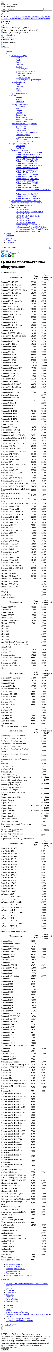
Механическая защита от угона (19, 1275)
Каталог (9, 51)
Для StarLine (21, 128)
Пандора (9, 1305)
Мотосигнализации (19, 93)
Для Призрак (21, 130)
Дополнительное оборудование (24, 124)
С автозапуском (22, 69)
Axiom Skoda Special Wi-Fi (27, 168)
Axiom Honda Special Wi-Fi (27, 194)
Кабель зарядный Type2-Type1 (28, 231)
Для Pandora (21, 126)
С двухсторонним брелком (17, 1312)
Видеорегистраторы (19, 150)
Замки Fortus (21, 115)
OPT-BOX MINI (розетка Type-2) (29, 212)
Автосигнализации (19, 56)
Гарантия (10, 236)
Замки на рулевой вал (25, 119)
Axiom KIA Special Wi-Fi (26, 172)
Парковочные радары (20, 143)
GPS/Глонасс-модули (24, 141)
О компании (11, 240)
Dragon (19, 110)
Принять (5, 1350)
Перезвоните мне (8, 42)
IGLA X (19, 67)
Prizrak (8, 1310)
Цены (8, 234)
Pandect (19, 60)
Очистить (5, 23)
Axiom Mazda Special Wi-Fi (27, 163)
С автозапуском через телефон (28, 80)
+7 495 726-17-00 (10, 37)
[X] (9, 255)
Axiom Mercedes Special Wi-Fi (28, 154)
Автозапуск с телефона (15, 1269)
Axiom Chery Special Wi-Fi (27, 181)
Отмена (4, 25)
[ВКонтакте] (2, 255)
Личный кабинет (13, 1299)
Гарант (19, 113)
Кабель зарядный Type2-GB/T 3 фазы (31, 227)
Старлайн (10, 1307)
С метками (20, 75)
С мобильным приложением (18, 1318)
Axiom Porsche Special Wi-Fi (27, 179)
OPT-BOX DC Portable (25, 223)
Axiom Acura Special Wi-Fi (26, 196)
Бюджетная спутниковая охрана (19, 1321)
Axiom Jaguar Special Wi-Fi (27, 183)
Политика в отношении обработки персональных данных (25, 19)
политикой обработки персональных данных (31, 17)
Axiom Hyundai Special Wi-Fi (28, 174)
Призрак (19, 64)
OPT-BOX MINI (22, 209)
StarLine (19, 62)
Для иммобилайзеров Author (28, 132)
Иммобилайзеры (18, 82)
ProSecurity (20, 106)
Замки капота (21, 117)
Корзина (9, 1297)
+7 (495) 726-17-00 (8, 1325)
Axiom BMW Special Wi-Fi (27, 159)
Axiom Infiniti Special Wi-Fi (27, 176)
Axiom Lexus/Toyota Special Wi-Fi (30, 152)
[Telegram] (5, 255)
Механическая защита (20, 104)
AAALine (20, 148)
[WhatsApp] (12, 255)
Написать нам (12, 1301)
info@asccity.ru (9, 35)
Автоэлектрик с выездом (21, 205)
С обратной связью (24, 73)
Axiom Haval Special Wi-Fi (26, 185)
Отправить (5, 21)
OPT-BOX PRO (22, 218)
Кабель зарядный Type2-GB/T (28, 225)
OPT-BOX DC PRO (24, 220)
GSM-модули (21, 139)
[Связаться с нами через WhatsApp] (4, 251)
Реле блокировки (23, 135)
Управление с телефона (25, 71)
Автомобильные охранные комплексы (27, 203)
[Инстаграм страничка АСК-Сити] (2, 251)
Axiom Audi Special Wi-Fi (26, 161)
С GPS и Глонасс (23, 78)
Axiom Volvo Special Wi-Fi (26, 170)
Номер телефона (8, 7)
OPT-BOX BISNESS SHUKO (28, 216)
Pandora (19, 58)
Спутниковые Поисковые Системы (26, 201)
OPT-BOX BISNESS (24, 214)
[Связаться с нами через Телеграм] (7, 251)
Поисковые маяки (13, 1273)
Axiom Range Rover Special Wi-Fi (29, 198)
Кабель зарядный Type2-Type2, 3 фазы (32, 229)
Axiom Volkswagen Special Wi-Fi (29, 165)
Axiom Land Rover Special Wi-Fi (29, 157)
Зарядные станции (18, 207)
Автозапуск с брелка (14, 1266)
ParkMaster (20, 146)
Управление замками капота (28, 137)
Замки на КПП (22, 121)
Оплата (9, 238)
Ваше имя (5, 12)
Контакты (10, 242)
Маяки (13, 95)
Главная (12, 253)
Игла (18, 89)
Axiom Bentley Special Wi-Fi (27, 187)
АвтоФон (20, 102)
